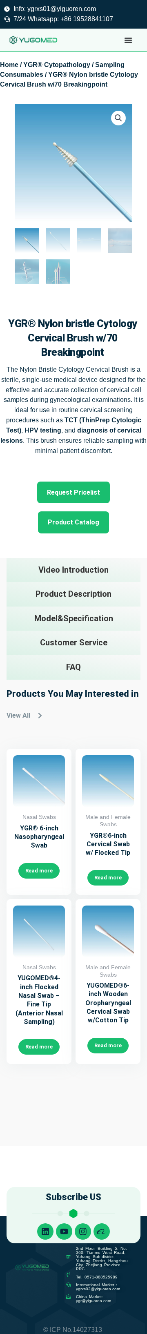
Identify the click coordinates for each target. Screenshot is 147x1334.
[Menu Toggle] (128, 40)
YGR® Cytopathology (56, 64)
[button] (118, 118)
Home (9, 64)
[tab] (73, 570)
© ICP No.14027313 (72, 1329)
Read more (39, 871)
